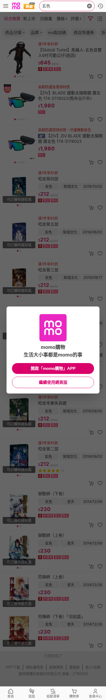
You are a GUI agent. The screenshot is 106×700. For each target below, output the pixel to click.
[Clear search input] (89, 6)
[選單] (5, 6)
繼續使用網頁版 (53, 382)
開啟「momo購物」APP (53, 368)
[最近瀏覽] (100, 6)
